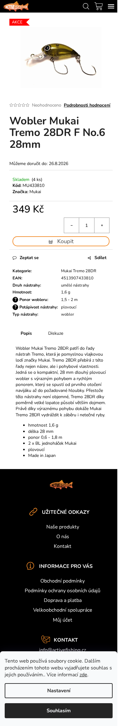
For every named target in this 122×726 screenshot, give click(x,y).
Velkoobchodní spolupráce (62, 610)
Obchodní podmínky (62, 581)
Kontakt (62, 546)
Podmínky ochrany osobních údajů (62, 590)
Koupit (65, 241)
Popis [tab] (26, 333)
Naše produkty (62, 526)
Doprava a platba (63, 600)
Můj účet (62, 620)
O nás (62, 536)
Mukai (35, 192)
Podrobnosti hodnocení (87, 105)
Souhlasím (59, 710)
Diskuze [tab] (55, 333)
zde (83, 674)
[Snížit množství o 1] (71, 225)
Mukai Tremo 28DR (78, 271)
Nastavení (58, 690)
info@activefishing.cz (62, 650)
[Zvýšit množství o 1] (101, 225)
